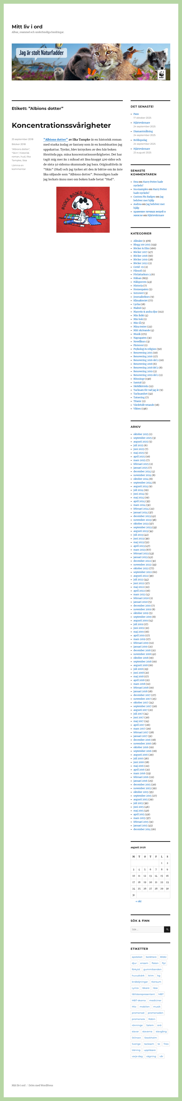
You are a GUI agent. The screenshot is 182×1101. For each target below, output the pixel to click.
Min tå (137, 322)
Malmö (137, 308)
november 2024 (142, 475)
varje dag (137, 1056)
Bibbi (163, 956)
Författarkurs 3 (142, 274)
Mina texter (140, 326)
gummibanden (152, 969)
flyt (164, 963)
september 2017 (142, 706)
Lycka (136, 304)
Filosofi (137, 270)
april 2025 (139, 456)
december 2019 (142, 605)
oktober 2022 (141, 568)
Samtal (137, 382)
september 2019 (142, 616)
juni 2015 (138, 806)
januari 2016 (140, 780)
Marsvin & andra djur (145, 311)
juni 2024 (138, 493)
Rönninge (139, 378)
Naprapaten (140, 337)
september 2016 (142, 751)
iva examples (140, 189)
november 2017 (142, 698)
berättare (151, 956)
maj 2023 (138, 542)
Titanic (137, 401)
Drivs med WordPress (41, 1085)
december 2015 (142, 784)
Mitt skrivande (141, 330)
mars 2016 (139, 773)
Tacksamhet (140, 393)
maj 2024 (138, 497)
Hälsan (137, 278)
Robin (151, 1019)
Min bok (138, 319)
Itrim (151, 975)
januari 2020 (140, 601)
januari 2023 (140, 557)
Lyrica (135, 988)
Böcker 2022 (140, 263)
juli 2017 (138, 713)
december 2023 (142, 516)
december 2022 (142, 560)
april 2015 (138, 814)
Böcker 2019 (140, 259)
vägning (151, 1056)
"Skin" (15, 152)
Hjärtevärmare (141, 122)
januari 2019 (140, 646)
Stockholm (150, 1037)
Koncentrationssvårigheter (61, 125)
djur (134, 963)
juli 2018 (138, 669)
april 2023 (139, 546)
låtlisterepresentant (143, 994)
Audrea (137, 204)
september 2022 (142, 572)
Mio (134, 1006)
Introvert (138, 293)
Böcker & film (141, 248)
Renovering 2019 (143, 371)
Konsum (156, 981)
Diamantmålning (143, 131)
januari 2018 (140, 691)
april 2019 (139, 635)
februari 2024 (141, 508)
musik (156, 1006)
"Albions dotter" (21, 149)
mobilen (145, 1006)
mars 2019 (139, 639)
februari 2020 (141, 598)
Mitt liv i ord (27, 27)
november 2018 (142, 654)
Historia (138, 285)
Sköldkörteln (140, 386)
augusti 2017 (140, 710)
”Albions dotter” (55, 139)
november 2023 (142, 519)
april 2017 (138, 724)
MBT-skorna (139, 1000)
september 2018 (142, 661)
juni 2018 (138, 672)
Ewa (135, 181)
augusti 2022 (140, 575)
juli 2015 (138, 803)
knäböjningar (140, 981)
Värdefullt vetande (143, 404)
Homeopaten (140, 289)
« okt (138, 901)
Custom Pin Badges (144, 196)
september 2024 (142, 482)
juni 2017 (138, 717)
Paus (136, 114)
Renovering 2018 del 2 (145, 367)
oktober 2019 (140, 613)
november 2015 (142, 788)
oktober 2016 (140, 747)
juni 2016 (138, 762)
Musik (137, 334)
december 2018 (142, 650)
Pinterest (138, 345)
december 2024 (142, 471)
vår (161, 1056)
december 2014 (142, 829)
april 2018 (138, 680)
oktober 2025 (141, 434)
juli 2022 (138, 579)
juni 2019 (138, 628)
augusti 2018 (140, 665)
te (159, 1043)
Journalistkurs (141, 296)
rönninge (137, 1025)
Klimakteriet (140, 300)
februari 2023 (141, 553)
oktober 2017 (140, 702)
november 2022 (142, 564)
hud (23, 156)
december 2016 (142, 739)
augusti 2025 (140, 441)
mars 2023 (139, 549)
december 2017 (142, 695)
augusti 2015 (140, 799)
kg (158, 975)
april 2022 (139, 590)
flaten (155, 963)
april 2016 (139, 769)
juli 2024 (138, 490)
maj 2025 (138, 452)
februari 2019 (141, 642)
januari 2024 (140, 512)
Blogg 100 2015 (141, 244)
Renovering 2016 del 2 (146, 360)
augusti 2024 (140, 486)
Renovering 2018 (142, 363)
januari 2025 (140, 467)
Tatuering (139, 397)
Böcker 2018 (19, 144)
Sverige (136, 1043)
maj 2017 (138, 721)
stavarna (147, 1031)
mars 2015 (139, 818)
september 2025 (142, 437)
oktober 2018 (140, 657)
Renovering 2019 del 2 (146, 375)
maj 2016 (138, 765)
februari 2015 (140, 821)
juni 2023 (138, 538)
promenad (138, 1012)
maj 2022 (138, 587)
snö (159, 1025)
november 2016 (142, 743)
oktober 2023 (140, 523)
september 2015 (142, 795)
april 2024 (139, 501)
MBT (161, 994)
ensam (144, 963)
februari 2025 (141, 464)
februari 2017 (140, 732)
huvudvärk (138, 975)
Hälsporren (139, 281)
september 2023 (142, 527)
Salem (150, 1025)
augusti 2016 (140, 754)
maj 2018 (138, 676)
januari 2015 (140, 825)
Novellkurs (139, 341)
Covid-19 (138, 267)
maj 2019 (138, 631)
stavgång (161, 1031)
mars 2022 (139, 594)
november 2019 (142, 609)
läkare (145, 988)
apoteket (137, 956)
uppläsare (150, 1050)
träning (136, 1050)
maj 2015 (138, 810)
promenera (138, 1019)
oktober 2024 (141, 478)
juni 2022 (138, 583)
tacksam (149, 1043)
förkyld (136, 969)
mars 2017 (139, 728)
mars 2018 (139, 683)
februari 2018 (140, 687)
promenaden (155, 1012)
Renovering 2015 (142, 352)
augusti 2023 (140, 531)
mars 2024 (139, 505)
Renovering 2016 (143, 356)
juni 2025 (138, 449)
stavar (135, 1031)
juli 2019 (138, 624)
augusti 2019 (140, 620)
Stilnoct (136, 1037)
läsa (24, 160)
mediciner (155, 1000)
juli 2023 (138, 534)
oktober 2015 (140, 792)
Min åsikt (138, 315)
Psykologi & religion (144, 349)
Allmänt (138, 240)
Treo (166, 1043)
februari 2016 (141, 777)
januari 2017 (140, 736)
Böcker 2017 (140, 252)
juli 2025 (138, 445)
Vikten (137, 408)
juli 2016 (138, 758)
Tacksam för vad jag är (146, 390)
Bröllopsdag (140, 140)
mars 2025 (139, 460)
